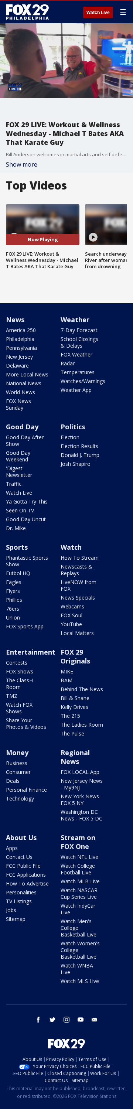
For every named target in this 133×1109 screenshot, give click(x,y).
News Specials (78, 597)
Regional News (75, 757)
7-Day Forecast (79, 330)
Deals (13, 780)
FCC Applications (26, 874)
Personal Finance (26, 789)
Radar (68, 363)
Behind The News (82, 689)
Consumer (18, 771)
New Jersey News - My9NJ (82, 784)
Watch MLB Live (80, 881)
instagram (66, 1020)
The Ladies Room (82, 724)
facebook (38, 1020)
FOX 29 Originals (75, 656)
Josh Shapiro (76, 463)
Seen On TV (20, 510)
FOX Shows (19, 671)
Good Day (22, 426)
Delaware (17, 365)
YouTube (71, 624)
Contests (16, 662)
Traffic (13, 483)
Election (70, 437)
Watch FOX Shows (19, 708)
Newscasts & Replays (76, 570)
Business (16, 763)
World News (20, 392)
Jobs (11, 910)
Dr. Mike (16, 528)
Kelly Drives (74, 706)
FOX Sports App (25, 626)
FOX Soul (71, 615)
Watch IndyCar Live (78, 909)
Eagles (13, 582)
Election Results (79, 446)
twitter (52, 1020)
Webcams (72, 606)
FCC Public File (23, 865)
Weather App (76, 389)
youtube (80, 1020)
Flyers (13, 590)
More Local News (27, 374)
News (15, 319)
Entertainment (30, 652)
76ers (12, 608)
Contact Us (19, 856)
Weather (75, 319)
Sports (17, 547)
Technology (20, 798)
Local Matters (77, 633)
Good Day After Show (25, 440)
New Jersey (19, 356)
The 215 (70, 715)
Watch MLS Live (80, 981)
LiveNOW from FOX (78, 585)
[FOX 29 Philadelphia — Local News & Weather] (27, 12)
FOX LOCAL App (80, 771)
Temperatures (78, 372)
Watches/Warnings (83, 381)
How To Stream (80, 557)
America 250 (21, 330)
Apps (12, 848)
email (94, 1020)
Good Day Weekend (18, 456)
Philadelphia (20, 338)
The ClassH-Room (20, 683)
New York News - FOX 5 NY (81, 799)
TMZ (11, 695)
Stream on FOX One (78, 842)
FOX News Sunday (18, 404)
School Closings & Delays (79, 342)
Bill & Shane (75, 698)
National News (23, 383)
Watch (71, 547)
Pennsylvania (21, 347)
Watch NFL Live (79, 856)
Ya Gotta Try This (27, 501)
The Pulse (72, 733)
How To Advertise (27, 883)
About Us (21, 837)
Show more (21, 164)
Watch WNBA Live (77, 969)
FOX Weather (76, 354)
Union (13, 617)
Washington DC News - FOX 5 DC (81, 815)
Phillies (14, 599)
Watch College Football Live (78, 869)
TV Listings (19, 901)
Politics (73, 426)
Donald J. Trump (80, 454)
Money (17, 752)
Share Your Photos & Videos (26, 723)
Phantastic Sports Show (27, 561)
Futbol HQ (18, 573)
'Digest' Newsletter (19, 471)
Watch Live (98, 12)
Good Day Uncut (26, 519)
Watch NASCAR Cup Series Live (79, 893)
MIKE (67, 671)
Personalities (21, 892)
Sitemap (15, 918)
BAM (66, 680)
